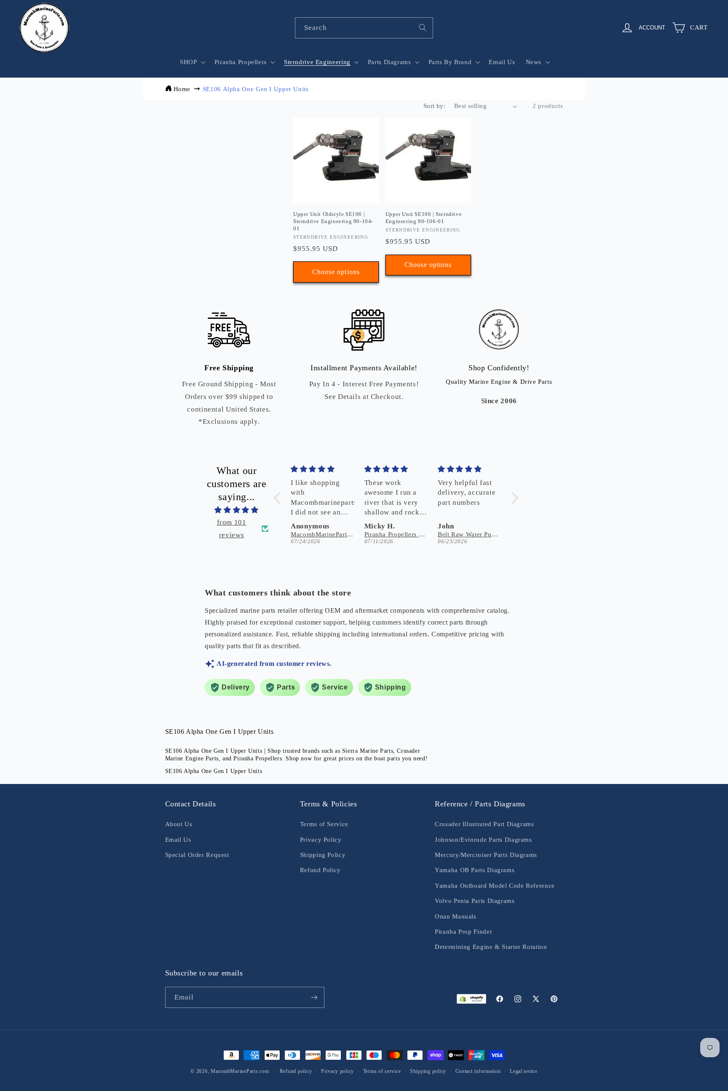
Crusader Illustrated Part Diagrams (484, 824)
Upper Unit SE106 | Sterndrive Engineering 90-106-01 (423, 217)
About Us (179, 824)
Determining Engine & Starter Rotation (491, 946)
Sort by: (434, 105)
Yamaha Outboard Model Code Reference (495, 885)
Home (182, 89)
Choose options (336, 271)
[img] (236, 510)
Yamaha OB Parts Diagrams (474, 870)
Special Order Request (197, 854)
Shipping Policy (322, 854)
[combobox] (364, 28)
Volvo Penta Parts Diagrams (474, 900)
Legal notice (524, 1071)
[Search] (423, 27)
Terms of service (382, 1071)
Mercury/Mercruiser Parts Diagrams (486, 854)
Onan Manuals (455, 916)
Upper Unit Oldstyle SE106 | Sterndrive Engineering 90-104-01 (333, 221)
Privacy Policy (321, 839)
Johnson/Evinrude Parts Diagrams (483, 839)
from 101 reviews (231, 528)
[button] (192, 62)
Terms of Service (324, 824)
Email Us (178, 839)
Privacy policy (337, 1071)
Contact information (478, 1071)
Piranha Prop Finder (463, 931)
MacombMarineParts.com (240, 1071)
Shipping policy (428, 1071)
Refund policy (296, 1071)
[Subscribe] (314, 997)
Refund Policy (320, 870)
